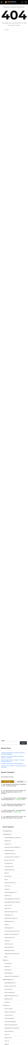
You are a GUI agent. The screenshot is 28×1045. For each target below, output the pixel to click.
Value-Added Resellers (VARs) (11, 902)
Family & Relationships (9, 1021)
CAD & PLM (7, 908)
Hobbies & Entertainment (10, 1024)
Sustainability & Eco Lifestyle (11, 1028)
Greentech (6, 895)
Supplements (7, 999)
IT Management (8, 915)
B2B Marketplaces (8, 921)
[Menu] (2, 2)
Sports (6, 1034)
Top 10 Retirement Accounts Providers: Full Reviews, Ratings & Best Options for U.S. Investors (13, 792)
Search (3, 740)
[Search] (22, 2)
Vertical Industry (8, 947)
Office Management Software (11, 898)
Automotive (7, 1037)
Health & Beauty (7, 979)
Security (6, 889)
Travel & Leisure (8, 1015)
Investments (7, 969)
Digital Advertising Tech (10, 911)
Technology (6, 834)
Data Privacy (7, 876)
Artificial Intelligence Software (11, 837)
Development (7, 863)
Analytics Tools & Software (10, 934)
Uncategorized (6, 831)
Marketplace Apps (8, 850)
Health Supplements (9, 982)
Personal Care (7, 989)
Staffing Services (8, 869)
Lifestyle (5, 1005)
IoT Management (8, 927)
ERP (5, 956)
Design (6, 924)
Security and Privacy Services (11, 931)
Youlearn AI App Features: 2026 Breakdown (12, 763)
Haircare (6, 1002)
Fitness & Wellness (8, 992)
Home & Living (7, 1008)
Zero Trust (6, 886)
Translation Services (9, 853)
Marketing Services (9, 950)
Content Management (9, 892)
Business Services (8, 860)
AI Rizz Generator (8, 1031)
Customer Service (8, 937)
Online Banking (7, 973)
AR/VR (6, 873)
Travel (5, 1041)
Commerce (7, 844)
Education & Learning (9, 1012)
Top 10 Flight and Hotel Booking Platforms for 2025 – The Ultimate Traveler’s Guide (13, 805)
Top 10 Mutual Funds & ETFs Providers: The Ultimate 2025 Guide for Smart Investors (13, 817)
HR (5, 879)
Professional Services (9, 882)
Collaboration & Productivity (11, 953)
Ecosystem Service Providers (11, 857)
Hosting (6, 940)
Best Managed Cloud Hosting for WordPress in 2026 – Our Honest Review (13, 785)
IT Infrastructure (8, 866)
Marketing (6, 840)
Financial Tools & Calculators (11, 976)
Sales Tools (7, 905)
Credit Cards (7, 963)
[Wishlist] (26, 2)
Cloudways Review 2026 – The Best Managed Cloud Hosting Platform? (14, 798)
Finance (5, 960)
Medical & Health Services (10, 995)
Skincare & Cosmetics (9, 986)
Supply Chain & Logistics (10, 918)
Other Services (7, 944)
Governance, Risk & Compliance (11, 847)
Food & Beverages (8, 1018)
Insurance (6, 966)
